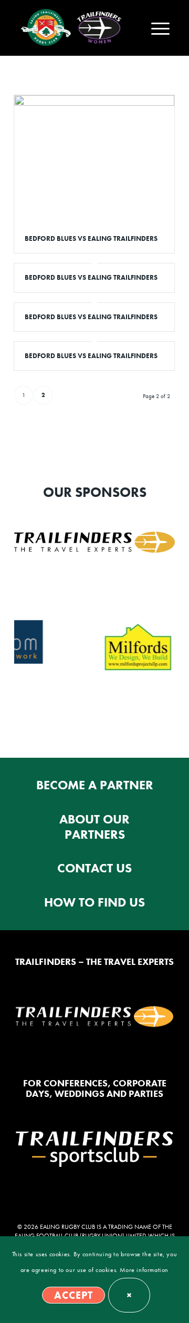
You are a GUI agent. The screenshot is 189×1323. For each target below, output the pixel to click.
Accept (73, 1295)
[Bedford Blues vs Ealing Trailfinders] (94, 160)
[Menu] (155, 28)
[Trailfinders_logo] (94, 1017)
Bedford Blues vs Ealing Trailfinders (91, 238)
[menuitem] (155, 28)
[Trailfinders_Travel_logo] (94, 542)
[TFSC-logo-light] (94, 1149)
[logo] (46, 28)
